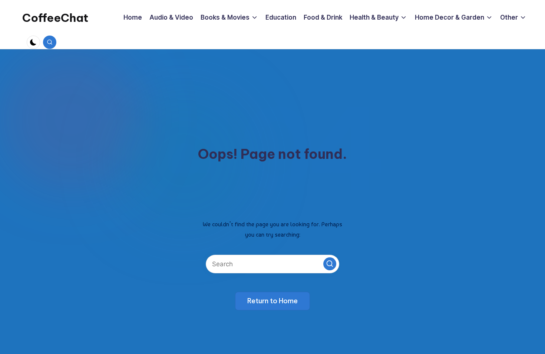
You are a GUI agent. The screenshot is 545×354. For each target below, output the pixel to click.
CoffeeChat (55, 18)
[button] (329, 263)
